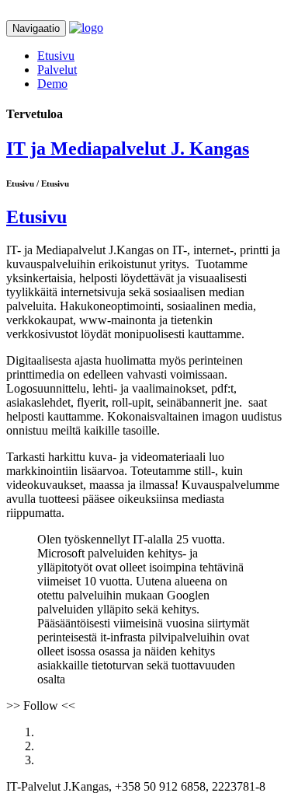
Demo (52, 83)
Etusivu (55, 55)
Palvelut (57, 69)
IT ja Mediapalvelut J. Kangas (127, 148)
